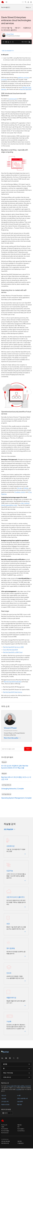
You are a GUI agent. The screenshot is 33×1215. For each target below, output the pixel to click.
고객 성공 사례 (4, 1101)
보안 (8, 924)
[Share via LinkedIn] (8, 42)
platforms (20, 77)
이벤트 (2, 1126)
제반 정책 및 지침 (5, 1143)
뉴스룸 (18, 1095)
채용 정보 (19, 1104)
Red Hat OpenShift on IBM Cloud (12, 652)
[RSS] (29, 42)
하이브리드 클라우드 (10, 30)
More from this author (11, 738)
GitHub (26, 488)
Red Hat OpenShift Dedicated (12, 682)
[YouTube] (6, 1059)
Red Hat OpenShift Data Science (12, 692)
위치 (18, 1126)
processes (4, 79)
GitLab (19, 488)
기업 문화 (3, 1098)
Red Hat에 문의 (4, 1128)
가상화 (8, 1021)
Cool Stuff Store (21, 1130)
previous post (13, 99)
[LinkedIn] (2, 1059)
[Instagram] (18, 1059)
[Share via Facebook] (6, 42)
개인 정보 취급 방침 (5, 1141)
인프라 (8, 973)
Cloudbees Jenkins (19, 492)
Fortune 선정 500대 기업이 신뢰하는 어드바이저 (19, 1086)
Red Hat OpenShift (25, 89)
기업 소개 (3, 1095)
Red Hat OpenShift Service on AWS (13, 647)
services (26, 77)
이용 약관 (19, 1141)
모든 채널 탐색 (8, 829)
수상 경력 (18, 1089)
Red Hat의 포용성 (5, 1130)
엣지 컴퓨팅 (10, 948)
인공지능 (9, 871)
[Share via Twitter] (11, 42)
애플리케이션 (11, 998)
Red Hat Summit (4, 1132)
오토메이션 (10, 846)
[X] (14, 1059)
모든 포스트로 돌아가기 (8, 50)
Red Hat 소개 (4, 1125)
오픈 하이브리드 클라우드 (15, 897)
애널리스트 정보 (5, 1104)
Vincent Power (10, 34)
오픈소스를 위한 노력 (22, 1098)
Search (28, 749)
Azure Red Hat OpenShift (10, 650)
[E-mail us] (13, 42)
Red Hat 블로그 (5, 7)
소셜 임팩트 (20, 1101)
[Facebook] (10, 1059)
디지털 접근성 (20, 1143)
